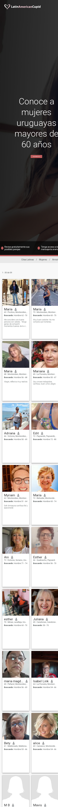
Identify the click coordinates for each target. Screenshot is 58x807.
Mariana (39, 371)
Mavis (37, 805)
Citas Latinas (27, 259)
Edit (36, 433)
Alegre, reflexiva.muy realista (15, 382)
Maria (8, 371)
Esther (37, 557)
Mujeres (43, 259)
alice (36, 743)
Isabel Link (41, 681)
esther (8, 619)
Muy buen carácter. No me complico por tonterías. (44, 321)
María (8, 309)
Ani (6, 557)
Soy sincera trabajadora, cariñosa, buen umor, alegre (44, 383)
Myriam (9, 495)
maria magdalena (13, 681)
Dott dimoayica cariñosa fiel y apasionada (16, 507)
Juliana (38, 619)
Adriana (9, 433)
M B (7, 805)
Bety (7, 743)
